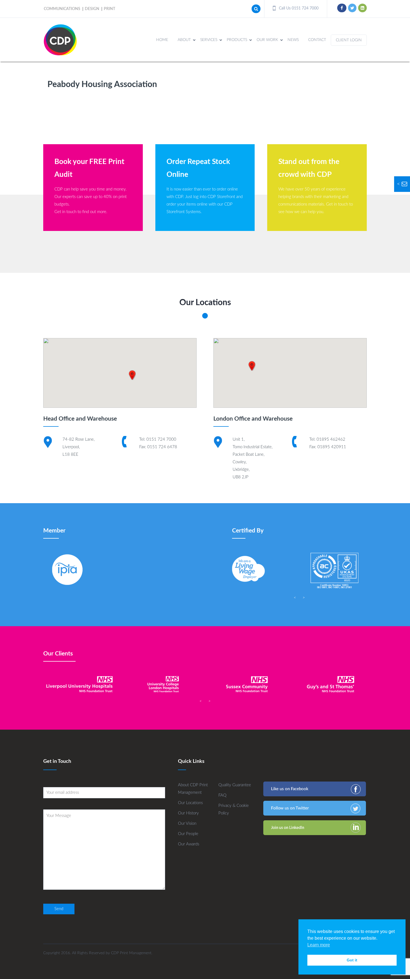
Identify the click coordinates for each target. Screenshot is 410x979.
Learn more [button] (318, 944)
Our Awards (188, 844)
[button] (132, 375)
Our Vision (187, 823)
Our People (188, 834)
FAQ (222, 795)
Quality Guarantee (234, 785)
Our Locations (190, 803)
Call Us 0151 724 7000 (298, 8)
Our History (188, 813)
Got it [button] (352, 960)
